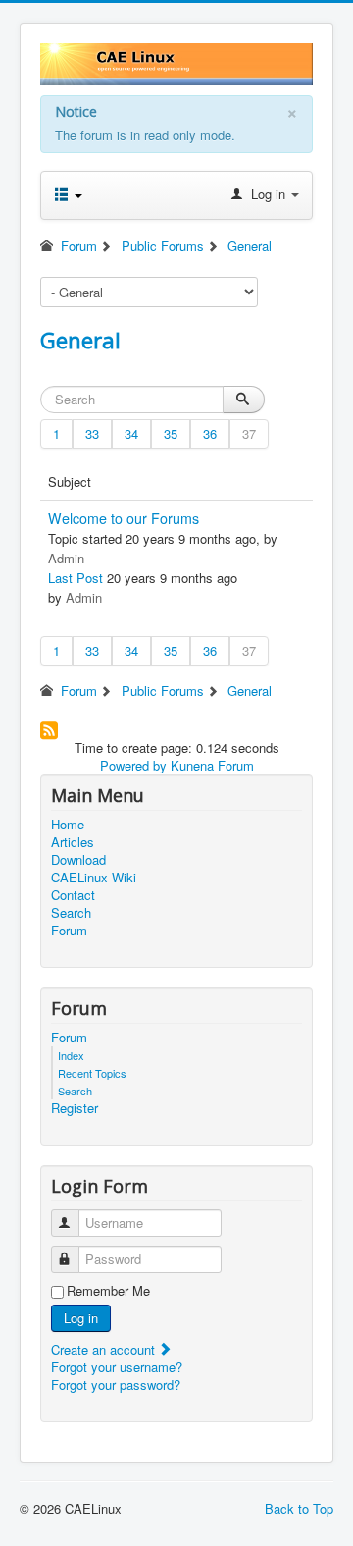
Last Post (75, 577)
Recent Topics (92, 1073)
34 (131, 433)
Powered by (133, 765)
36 (210, 433)
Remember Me (108, 1291)
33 (92, 433)
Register (74, 1108)
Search (71, 913)
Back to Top (299, 1508)
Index (71, 1055)
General (80, 339)
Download (78, 860)
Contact (73, 895)
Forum (69, 930)
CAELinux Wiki (93, 877)
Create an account (105, 1349)
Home (67, 824)
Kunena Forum (212, 765)
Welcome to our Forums (123, 518)
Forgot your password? (115, 1384)
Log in (81, 1317)
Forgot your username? (116, 1367)
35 (170, 433)
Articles (72, 842)
